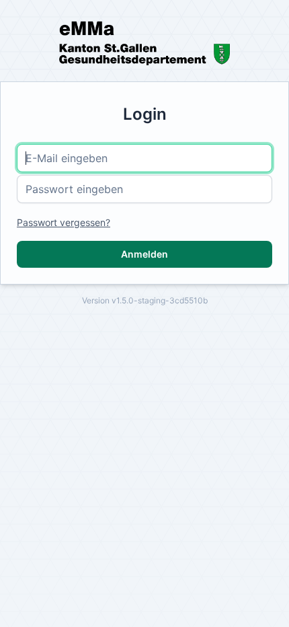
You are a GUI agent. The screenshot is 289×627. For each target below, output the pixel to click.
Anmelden (144, 254)
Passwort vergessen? (63, 222)
